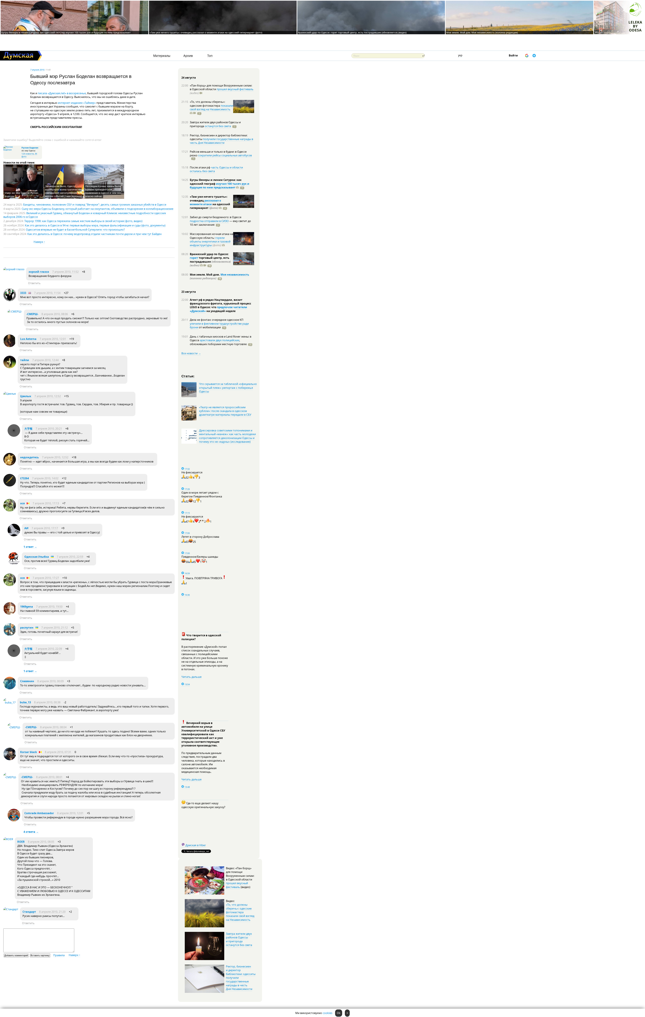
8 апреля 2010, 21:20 (52, 912)
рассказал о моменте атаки (205, 202)
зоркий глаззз (39, 272)
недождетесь (29, 457)
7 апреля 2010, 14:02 (45, 478)
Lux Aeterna (28, 339)
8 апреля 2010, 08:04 (53, 727)
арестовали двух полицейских (219, 340)
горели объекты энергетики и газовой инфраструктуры (210, 241)
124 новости (28, 153)
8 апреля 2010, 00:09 (50, 681)
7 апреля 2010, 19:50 (49, 606)
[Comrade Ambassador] (14, 820)
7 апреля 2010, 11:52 (65, 272)
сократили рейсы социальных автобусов (225, 155)
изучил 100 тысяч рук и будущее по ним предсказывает (219, 185)
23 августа (188, 292)
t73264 (24, 478)
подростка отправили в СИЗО (209, 221)
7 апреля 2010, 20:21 (49, 428)
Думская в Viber (195, 845)
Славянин (27, 681)
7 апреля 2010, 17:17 (45, 528)
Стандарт (29, 912)
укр (460, 55)
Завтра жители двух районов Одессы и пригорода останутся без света (239, 939)
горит (194, 258)
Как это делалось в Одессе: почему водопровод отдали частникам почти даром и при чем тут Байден (94, 234)
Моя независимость (235, 274)
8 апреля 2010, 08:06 (54, 314)
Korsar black (28, 752)
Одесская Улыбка (36, 557)
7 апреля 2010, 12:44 (45, 360)
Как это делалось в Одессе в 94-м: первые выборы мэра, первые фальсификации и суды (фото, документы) (95, 225)
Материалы (161, 55)
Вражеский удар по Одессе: (209, 254)
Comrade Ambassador (39, 813)
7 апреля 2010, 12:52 (47, 396)
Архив (188, 55)
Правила (59, 955)
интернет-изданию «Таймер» (77, 103)
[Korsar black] (9, 759)
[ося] (9, 510)
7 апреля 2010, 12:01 (53, 339)
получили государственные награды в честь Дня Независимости (221, 141)
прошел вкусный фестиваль (235, 89)
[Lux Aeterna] (9, 346)
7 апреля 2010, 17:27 (46, 578)
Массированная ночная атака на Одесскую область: (211, 235)
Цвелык (25, 396)
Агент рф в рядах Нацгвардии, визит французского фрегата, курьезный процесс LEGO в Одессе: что (220, 303)
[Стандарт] (10, 909)
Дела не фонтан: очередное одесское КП (216, 320)
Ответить (34, 283)
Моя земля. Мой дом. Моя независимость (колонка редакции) (482, 32)
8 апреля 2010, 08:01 (49, 777)
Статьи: (188, 375)
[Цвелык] (9, 393)
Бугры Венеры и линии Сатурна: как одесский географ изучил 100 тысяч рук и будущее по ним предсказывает (66, 32)
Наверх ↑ (39, 242)
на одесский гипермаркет (210, 206)
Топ (209, 55)
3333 (23, 293)
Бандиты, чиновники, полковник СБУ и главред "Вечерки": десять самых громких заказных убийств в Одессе (94, 204)
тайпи (24, 360)
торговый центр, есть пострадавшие (210, 261)
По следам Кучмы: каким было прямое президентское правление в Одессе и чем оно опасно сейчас (103, 191)
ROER (21, 842)
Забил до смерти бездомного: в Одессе (215, 217)
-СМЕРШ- (32, 314)
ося (22, 503)
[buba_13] (9, 702)
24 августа (188, 77)
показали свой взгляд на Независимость (211, 107)
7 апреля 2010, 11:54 (47, 293)
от (209, 327)
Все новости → (191, 353)
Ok (338, 1013)
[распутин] (9, 635)
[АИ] (14, 535)
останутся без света (218, 126)
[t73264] (9, 485)
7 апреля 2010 (37, 69)
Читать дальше (191, 677)
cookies (327, 1013)
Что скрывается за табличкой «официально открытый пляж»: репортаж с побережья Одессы (228, 387)
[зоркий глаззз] (13, 269)
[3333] (9, 300)
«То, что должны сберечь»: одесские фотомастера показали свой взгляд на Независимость (240, 912)
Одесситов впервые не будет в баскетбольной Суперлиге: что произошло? (75, 229)
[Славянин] (9, 688)
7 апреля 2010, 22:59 (70, 557)
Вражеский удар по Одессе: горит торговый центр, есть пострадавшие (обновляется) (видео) (352, 32)
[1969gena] (9, 614)
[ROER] (8, 839)
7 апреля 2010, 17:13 (46, 503)
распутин (26, 627)
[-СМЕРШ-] (15, 311)
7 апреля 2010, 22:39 (49, 649)
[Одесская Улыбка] (14, 564)
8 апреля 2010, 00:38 (47, 702)
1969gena (26, 606)
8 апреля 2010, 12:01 (70, 813)
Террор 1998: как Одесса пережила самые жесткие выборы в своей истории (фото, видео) (83, 221)
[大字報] (14, 436)
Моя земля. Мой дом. (205, 274)
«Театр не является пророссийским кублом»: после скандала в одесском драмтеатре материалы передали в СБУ (225, 411)
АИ (26, 528)
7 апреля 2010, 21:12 (54, 627)
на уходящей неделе (220, 311)
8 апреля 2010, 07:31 (58, 752)
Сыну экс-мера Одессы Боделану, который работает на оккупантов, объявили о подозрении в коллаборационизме (97, 209)
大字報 (28, 428)
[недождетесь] (9, 464)
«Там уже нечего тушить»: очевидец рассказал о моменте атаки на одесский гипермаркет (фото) (206, 32)
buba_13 (25, 702)
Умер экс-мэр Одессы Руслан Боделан (21, 194)
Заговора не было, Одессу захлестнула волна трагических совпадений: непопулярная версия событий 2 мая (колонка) (63, 191)
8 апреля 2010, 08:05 (41, 842)
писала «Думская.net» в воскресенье (62, 93)
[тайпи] (9, 367)
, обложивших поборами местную (218, 342)
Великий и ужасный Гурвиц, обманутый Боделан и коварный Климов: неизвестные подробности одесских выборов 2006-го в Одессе (84, 215)
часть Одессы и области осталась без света (216, 169)
